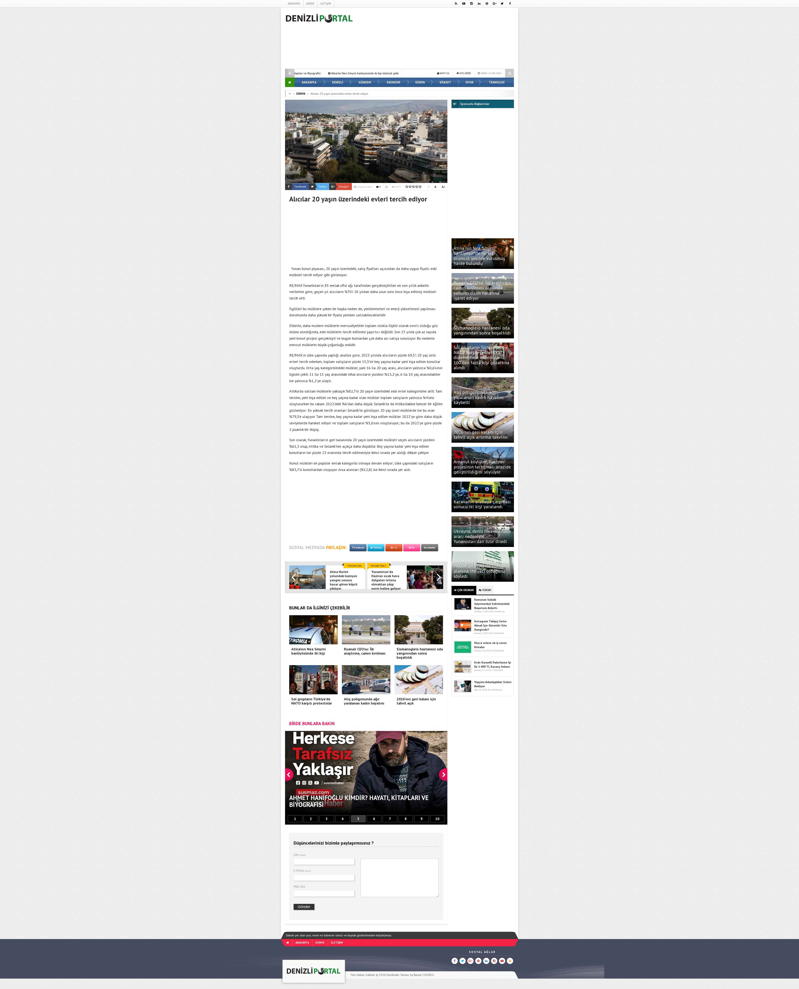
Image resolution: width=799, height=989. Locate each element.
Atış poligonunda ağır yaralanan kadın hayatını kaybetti (479, 397)
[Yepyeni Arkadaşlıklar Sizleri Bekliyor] (463, 691)
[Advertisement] (264, 69)
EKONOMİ (393, 82)
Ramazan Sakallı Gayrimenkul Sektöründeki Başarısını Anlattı (492, 604)
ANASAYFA (294, 3)
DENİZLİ (337, 82)
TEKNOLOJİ (496, 82)
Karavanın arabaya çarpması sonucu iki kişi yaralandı (482, 504)
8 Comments (497, 650)
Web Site (299, 886)
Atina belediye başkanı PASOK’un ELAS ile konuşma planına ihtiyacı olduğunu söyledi (482, 568)
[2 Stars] (410, 186)
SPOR (469, 82)
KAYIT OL (444, 73)
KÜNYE (310, 3)
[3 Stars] (413, 186)
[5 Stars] (420, 186)
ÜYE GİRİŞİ (465, 73)
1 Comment (497, 670)
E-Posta (302, 870)
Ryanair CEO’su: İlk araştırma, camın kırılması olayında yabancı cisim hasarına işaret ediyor (483, 290)
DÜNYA (420, 82)
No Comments (497, 611)
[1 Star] (406, 186)
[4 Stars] (416, 186)
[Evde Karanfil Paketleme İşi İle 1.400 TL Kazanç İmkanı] (463, 672)
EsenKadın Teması (398, 975)
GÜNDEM (365, 82)
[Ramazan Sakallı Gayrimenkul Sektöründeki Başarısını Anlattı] (463, 609)
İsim (300, 855)
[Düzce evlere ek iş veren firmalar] (463, 652)
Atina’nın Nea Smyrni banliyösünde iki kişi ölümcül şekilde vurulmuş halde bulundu (479, 255)
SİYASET (445, 82)
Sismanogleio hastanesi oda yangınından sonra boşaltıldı (483, 330)
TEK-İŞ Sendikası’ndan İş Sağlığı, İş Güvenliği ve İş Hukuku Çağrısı (360, 73)
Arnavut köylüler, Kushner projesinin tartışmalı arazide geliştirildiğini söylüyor (482, 467)
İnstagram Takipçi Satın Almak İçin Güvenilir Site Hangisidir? (490, 625)
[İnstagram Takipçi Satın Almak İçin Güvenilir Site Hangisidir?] (463, 631)
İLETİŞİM (325, 3)
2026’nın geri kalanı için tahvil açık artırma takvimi (481, 434)
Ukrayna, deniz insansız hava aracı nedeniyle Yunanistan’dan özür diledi (482, 536)
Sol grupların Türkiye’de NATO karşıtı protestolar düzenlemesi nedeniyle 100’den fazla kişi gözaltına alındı (481, 357)
